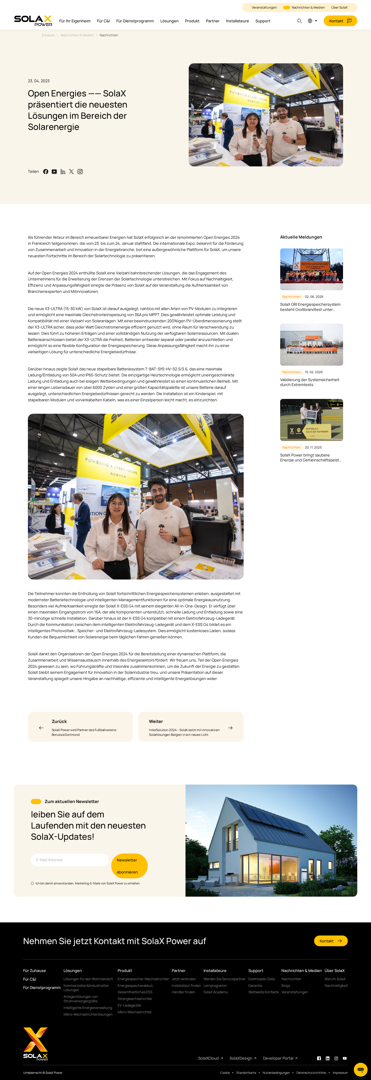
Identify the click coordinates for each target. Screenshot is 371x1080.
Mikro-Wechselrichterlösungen (88, 1014)
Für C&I (103, 20)
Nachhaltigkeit (336, 985)
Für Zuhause (34, 970)
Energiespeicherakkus (135, 985)
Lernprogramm (215, 985)
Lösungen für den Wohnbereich (88, 979)
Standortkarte (246, 1073)
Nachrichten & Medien (308, 7)
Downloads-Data (261, 979)
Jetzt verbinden (184, 979)
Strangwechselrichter (135, 998)
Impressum (340, 1073)
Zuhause (48, 35)
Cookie (225, 1073)
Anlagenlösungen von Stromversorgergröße (81, 998)
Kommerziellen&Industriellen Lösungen (86, 987)
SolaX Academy (216, 992)
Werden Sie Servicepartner (225, 979)
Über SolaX (339, 7)
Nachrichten (109, 35)
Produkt (192, 20)
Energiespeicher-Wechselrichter (143, 979)
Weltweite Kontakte (263, 992)
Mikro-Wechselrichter (135, 1012)
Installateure (237, 20)
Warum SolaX (335, 979)
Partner (213, 20)
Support (262, 20)
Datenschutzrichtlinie (311, 1073)
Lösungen (169, 20)
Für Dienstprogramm (135, 20)
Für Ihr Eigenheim (75, 20)
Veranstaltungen (264, 7)
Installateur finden (186, 985)
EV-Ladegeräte (129, 1005)
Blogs (285, 985)
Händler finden (183, 992)
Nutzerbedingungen (276, 1073)
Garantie (255, 985)
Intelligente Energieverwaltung (88, 1007)
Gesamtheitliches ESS (135, 992)
